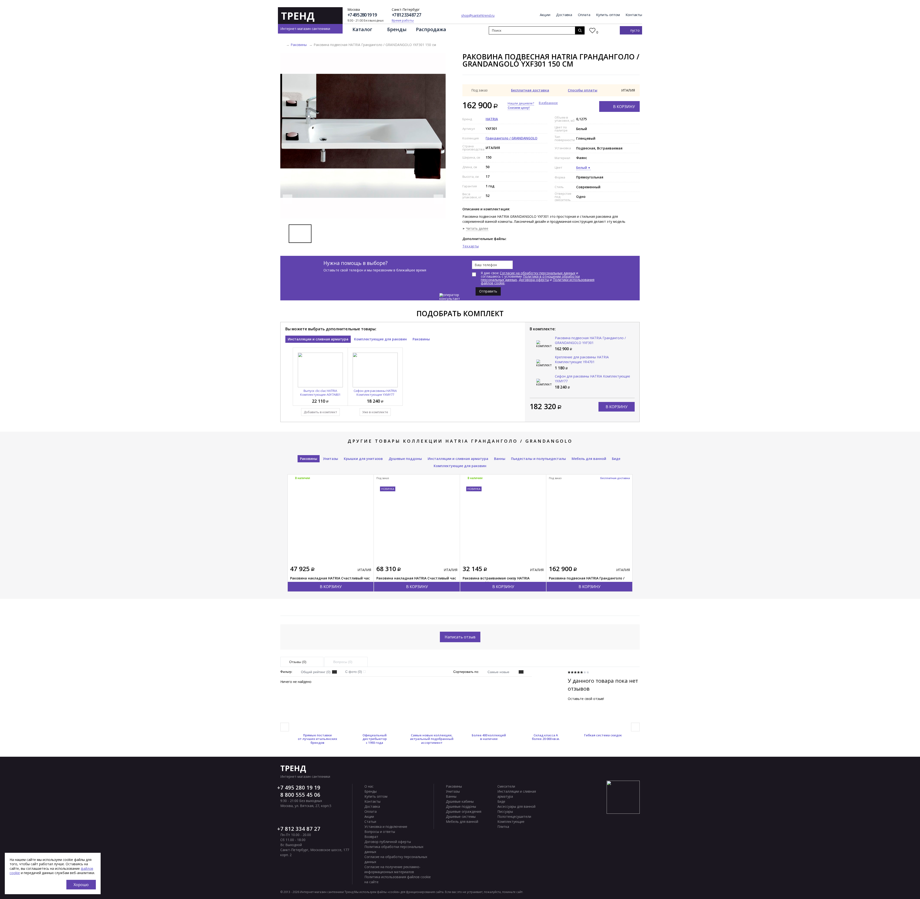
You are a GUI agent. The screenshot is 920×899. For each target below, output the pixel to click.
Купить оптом (608, 15)
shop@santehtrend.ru (477, 15)
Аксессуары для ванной (516, 806)
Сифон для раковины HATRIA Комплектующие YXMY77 (375, 393)
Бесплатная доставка (530, 90)
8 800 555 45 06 (300, 794)
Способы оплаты (582, 90)
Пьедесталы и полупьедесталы (538, 458)
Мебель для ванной (589, 458)
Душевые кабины (460, 801)
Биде (616, 458)
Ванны (499, 458)
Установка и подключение (385, 826)
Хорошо (81, 884)
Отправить (488, 291)
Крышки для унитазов (363, 458)
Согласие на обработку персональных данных (537, 273)
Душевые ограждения (463, 811)
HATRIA (492, 119)
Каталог (362, 29)
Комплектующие (510, 821)
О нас (369, 786)
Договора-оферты (534, 279)
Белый (581, 167)
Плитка (503, 826)
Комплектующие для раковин (380, 339)
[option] (363, 135)
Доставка (564, 15)
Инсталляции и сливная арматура (318, 339)
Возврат (371, 836)
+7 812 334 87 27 (406, 15)
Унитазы (330, 458)
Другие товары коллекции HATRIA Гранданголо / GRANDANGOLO (460, 441)
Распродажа (431, 29)
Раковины (299, 44)
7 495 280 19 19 (300, 787)
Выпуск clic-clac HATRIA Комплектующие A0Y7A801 (320, 393)
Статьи (370, 821)
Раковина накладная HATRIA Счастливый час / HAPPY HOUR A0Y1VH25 (416, 580)
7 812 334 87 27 (300, 828)
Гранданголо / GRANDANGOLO (511, 138)
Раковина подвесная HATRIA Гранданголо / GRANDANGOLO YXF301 (590, 340)
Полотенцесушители (514, 816)
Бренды (397, 29)
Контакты (634, 15)
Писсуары (505, 811)
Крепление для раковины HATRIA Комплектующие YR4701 (582, 359)
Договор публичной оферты (387, 841)
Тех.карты (470, 246)
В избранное (548, 103)
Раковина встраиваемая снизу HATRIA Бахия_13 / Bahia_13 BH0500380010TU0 (496, 580)
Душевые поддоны (405, 458)
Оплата (584, 15)
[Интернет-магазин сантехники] (282, 44)
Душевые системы (461, 816)
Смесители (506, 786)
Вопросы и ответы (379, 831)
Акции (545, 15)
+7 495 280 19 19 (362, 15)
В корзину (624, 106)
